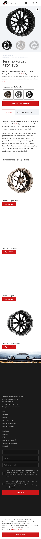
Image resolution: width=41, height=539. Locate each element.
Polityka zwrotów (8, 426)
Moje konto (6, 414)
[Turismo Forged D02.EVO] (20, 323)
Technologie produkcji (9, 443)
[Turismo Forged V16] (20, 228)
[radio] (8, 94)
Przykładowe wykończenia (12, 87)
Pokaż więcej (6, 82)
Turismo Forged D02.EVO (11, 343)
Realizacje (5, 431)
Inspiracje (5, 434)
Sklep (4, 411)
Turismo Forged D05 (9, 296)
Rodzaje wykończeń (9, 440)
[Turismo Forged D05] (20, 276)
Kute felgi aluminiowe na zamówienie (15, 58)
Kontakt (5, 446)
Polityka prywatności (9, 423)
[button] (26, 3)
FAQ (3, 437)
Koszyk (4, 417)
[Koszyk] (33, 3)
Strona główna (7, 55)
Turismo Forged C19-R (10, 200)
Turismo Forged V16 (9, 248)
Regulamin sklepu (8, 420)
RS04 (22, 74)
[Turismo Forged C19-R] (20, 181)
